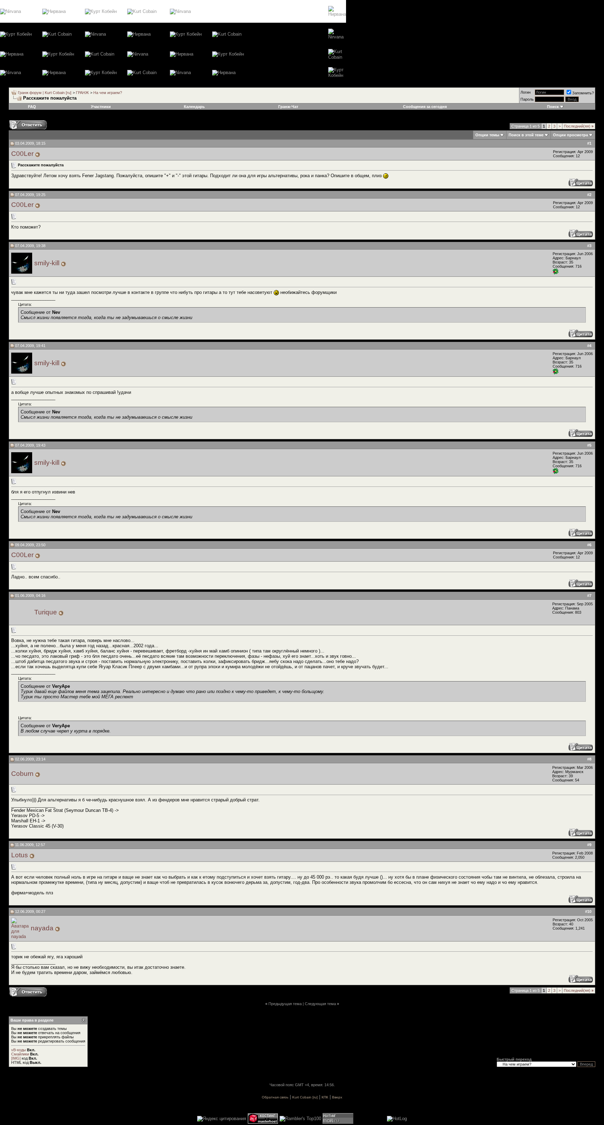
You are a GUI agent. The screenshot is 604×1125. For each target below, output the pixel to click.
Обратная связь (275, 1097)
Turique (45, 612)
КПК (325, 1097)
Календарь (194, 106)
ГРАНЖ (82, 93)
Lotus (19, 855)
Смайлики (20, 1054)
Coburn (22, 773)
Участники (101, 106)
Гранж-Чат (288, 106)
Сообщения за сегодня (425, 106)
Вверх (337, 1097)
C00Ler (22, 153)
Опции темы (487, 135)
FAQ (32, 106)
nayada (42, 928)
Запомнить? (583, 93)
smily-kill (46, 263)
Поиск (553, 106)
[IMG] (16, 1058)
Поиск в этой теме (526, 135)
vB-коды (18, 1050)
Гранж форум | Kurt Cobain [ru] (44, 93)
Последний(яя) (579, 126)
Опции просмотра (570, 135)
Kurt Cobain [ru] (305, 1097)
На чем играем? (107, 93)
